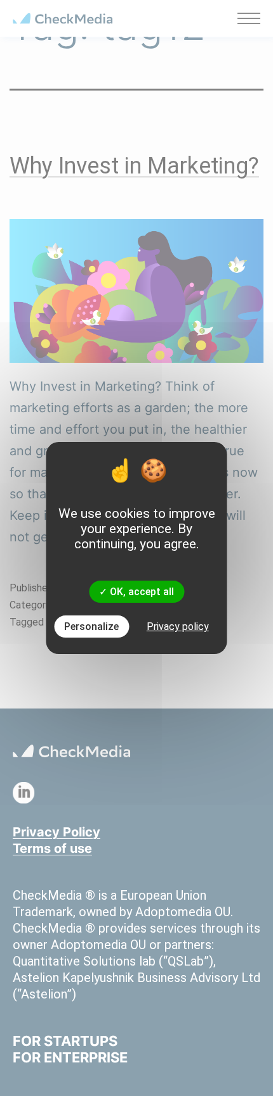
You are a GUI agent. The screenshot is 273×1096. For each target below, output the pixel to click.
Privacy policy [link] (178, 626)
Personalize (91, 626)
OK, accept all (140, 592)
